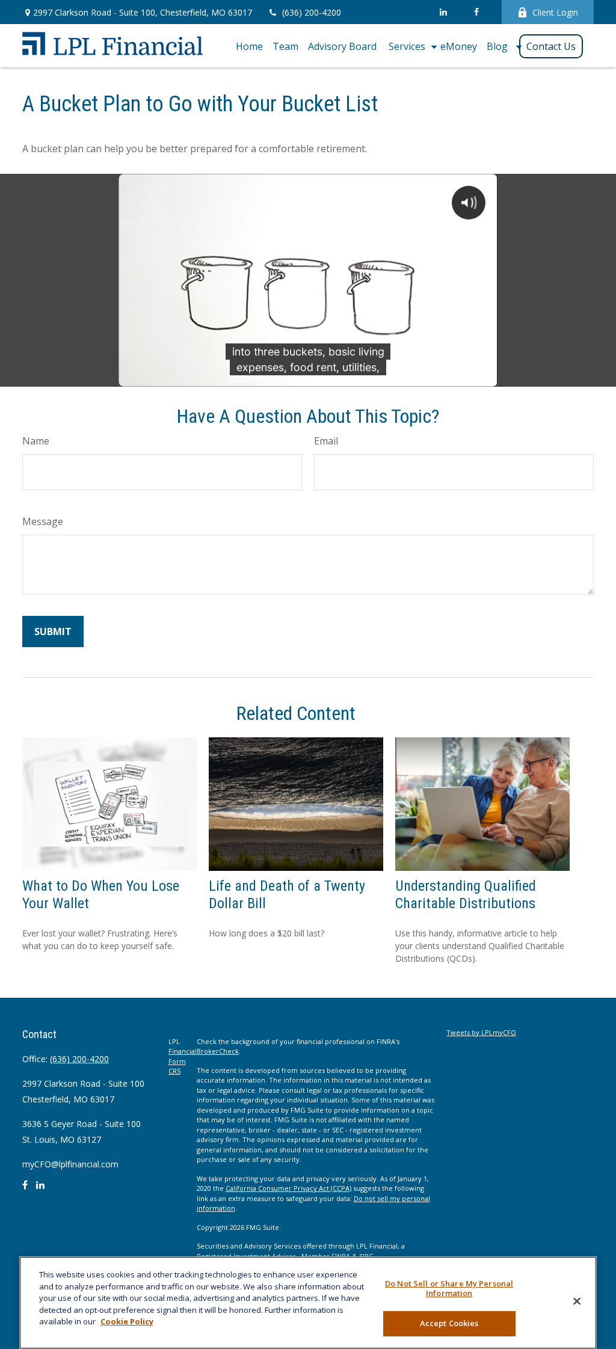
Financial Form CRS (182, 1060)
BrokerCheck (218, 1051)
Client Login (555, 12)
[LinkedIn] (443, 12)
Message (42, 521)
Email (326, 440)
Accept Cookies (449, 1323)
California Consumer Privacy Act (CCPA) (288, 1188)
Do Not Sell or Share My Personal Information (449, 1288)
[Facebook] (476, 12)
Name (35, 440)
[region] (308, 1302)
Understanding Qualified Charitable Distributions (465, 894)
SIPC (366, 1256)
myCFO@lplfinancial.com (70, 1164)
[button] (249, 45)
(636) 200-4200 (311, 12)
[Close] (577, 1301)
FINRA (340, 1256)
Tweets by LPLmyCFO (481, 1032)
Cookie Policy (126, 1321)
